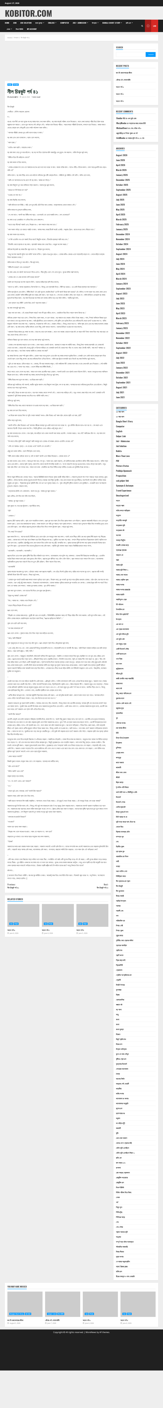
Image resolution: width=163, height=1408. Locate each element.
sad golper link (122, 480)
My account (32, 29)
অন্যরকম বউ (120, 530)
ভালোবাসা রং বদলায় (122, 1098)
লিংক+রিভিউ (19, 29)
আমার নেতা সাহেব (121, 574)
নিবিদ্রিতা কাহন (121, 876)
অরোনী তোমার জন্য (122, 544)
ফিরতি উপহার (120, 984)
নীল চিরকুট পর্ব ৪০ (102, 886)
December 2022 (123, 333)
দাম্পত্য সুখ (120, 836)
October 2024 (122, 244)
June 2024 (120, 263)
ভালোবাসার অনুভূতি (122, 1103)
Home (7, 22)
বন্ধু (117, 1014)
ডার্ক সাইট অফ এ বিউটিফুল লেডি (126, 792)
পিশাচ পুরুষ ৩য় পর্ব (131, 133)
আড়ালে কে (119, 554)
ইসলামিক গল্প (120, 609)
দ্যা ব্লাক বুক (120, 851)
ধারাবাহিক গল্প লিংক (122, 856)
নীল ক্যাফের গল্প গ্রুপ (123, 880)
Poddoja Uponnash (124, 470)
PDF (117, 460)
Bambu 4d (120, 118)
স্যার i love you (121, 1266)
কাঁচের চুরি (119, 673)
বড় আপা (118, 1009)
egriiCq (119, 133)
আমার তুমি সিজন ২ (122, 569)
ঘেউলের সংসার (120, 722)
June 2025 (120, 204)
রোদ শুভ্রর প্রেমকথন (123, 1172)
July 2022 (120, 357)
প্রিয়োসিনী (119, 964)
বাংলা (117, 1019)
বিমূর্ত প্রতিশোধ (121, 1039)
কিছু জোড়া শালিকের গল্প (123, 693)
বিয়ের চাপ (119, 1044)
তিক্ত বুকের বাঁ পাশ (122, 811)
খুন (117, 717)
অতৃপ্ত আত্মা (120, 505)
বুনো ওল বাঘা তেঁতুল (122, 1053)
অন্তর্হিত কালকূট (121, 520)
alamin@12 (13, 97)
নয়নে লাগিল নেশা (121, 871)
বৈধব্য (118, 1073)
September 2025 (123, 189)
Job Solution (25, 22)
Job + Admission (79, 22)
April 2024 (120, 273)
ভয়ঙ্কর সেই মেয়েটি (122, 1083)
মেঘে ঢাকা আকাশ (121, 1137)
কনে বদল (119, 663)
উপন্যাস (94, 22)
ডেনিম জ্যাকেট (120, 806)
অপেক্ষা (118, 535)
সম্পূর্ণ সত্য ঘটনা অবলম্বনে (125, 1241)
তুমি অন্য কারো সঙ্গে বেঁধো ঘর (125, 821)
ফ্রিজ (118, 994)
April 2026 (120, 165)
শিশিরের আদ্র (120, 1216)
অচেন (11, 924)
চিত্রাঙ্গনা (119, 742)
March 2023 (121, 318)
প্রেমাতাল (119, 969)
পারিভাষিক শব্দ (120, 920)
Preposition (121, 475)
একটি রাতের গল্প (121, 653)
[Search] (142, 25)
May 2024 (120, 268)
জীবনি (118, 777)
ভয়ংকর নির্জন (120, 1078)
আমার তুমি (119, 564)
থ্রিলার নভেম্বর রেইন (123, 831)
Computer (64, 22)
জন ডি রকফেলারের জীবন (124, 72)
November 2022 (123, 338)
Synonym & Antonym (124, 485)
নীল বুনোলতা (120, 890)
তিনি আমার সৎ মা (121, 816)
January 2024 (122, 283)
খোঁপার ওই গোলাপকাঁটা (123, 79)
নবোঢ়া (118, 866)
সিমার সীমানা (120, 1251)
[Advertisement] (58, 62)
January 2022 (122, 367)
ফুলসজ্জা (118, 989)
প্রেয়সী (118, 979)
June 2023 (120, 303)
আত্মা (117, 559)
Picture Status (122, 465)
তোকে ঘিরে (119, 826)
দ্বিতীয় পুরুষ (120, 846)
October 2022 (122, 342)
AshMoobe (120, 137)
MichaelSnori (122, 128)
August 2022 (121, 352)
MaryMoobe (121, 123)
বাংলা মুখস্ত (38, 22)
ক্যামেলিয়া (119, 712)
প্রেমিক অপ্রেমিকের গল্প (124, 974)
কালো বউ (119, 688)
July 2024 (120, 258)
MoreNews (91, 1332)
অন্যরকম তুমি (120, 525)
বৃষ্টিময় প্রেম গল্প (121, 1058)
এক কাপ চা (119, 624)
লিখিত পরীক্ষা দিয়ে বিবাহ (123, 1192)
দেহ (117, 841)
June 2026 (120, 160)
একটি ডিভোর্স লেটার (122, 648)
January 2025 (122, 229)
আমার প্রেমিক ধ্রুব (122, 579)
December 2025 (123, 179)
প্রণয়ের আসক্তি (121, 945)
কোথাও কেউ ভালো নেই (123, 703)
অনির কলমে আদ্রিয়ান (123, 510)
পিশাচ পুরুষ (119, 930)
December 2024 (123, 234)
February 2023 (122, 323)
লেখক (8, 29)
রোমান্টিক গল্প (120, 1182)
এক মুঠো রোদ (132, 118)
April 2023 (120, 313)
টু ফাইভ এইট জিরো (122, 787)
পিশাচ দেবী (119, 925)
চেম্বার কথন (120, 752)
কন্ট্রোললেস (119, 668)
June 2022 (120, 362)
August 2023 (121, 293)
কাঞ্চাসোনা (119, 683)
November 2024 (123, 239)
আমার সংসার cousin (123, 589)
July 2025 (120, 199)
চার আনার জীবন (121, 727)
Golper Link (121, 436)
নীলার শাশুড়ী (120, 895)
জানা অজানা (120, 762)
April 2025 (120, 214)
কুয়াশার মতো (120, 698)
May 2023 (120, 308)
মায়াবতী (118, 1128)
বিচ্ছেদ (118, 1034)
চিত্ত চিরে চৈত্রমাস (122, 737)
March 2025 (121, 219)
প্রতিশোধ (119, 950)
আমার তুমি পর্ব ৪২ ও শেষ (136, 137)
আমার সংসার (120, 584)
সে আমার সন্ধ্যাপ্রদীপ (123, 1261)
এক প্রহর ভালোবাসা (122, 628)
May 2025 (120, 209)
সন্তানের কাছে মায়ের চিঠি (137, 123)
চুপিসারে (118, 747)
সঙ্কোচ (118, 1236)
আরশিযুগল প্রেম (121, 599)
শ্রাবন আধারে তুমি (122, 1231)
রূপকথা (118, 1167)
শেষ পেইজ (119, 1226)
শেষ (117, 1221)
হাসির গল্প (119, 1271)
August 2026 (121, 155)
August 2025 (121, 194)
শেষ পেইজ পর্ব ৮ (135, 128)
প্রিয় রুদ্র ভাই (120, 960)
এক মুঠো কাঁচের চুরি (122, 633)
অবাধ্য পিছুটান (120, 540)
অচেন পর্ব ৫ (58, 915)
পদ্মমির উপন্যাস (121, 900)
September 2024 (123, 249)
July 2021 (120, 392)
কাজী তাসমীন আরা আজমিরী (125, 678)
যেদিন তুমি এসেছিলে (122, 1147)
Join (14, 22)
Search (119, 47)
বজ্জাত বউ (119, 1004)
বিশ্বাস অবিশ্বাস (121, 1048)
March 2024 (121, 278)
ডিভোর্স (118, 796)
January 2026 (122, 174)
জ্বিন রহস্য (119, 782)
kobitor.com (28, 13)
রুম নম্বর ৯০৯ (120, 1162)
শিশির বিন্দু (119, 1212)
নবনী (117, 861)
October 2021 (122, 377)
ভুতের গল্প (119, 1108)
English (51, 22)
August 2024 (121, 254)
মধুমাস (118, 1118)
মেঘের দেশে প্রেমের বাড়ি (124, 1142)
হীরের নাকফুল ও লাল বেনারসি (125, 1276)
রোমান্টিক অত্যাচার (122, 1177)
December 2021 (123, 372)
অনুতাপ (118, 515)
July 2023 (120, 298)
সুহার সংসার (119, 1256)
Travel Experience (123, 490)
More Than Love (123, 456)
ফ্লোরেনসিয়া (120, 999)
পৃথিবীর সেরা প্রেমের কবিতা (124, 940)
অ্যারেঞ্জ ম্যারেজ (121, 549)
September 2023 (123, 288)
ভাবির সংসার (120, 1093)
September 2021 (123, 382)
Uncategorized (122, 495)
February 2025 (122, 224)
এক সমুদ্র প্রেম (121, 643)
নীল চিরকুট (16, 85)
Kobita (119, 451)
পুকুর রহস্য (119, 935)
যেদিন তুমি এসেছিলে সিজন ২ (125, 1152)
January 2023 (122, 328)
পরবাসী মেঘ (119, 910)
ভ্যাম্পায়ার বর (120, 1113)
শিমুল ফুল (119, 1207)
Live (154, 26)
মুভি (117, 1132)
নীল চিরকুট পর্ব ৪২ (13, 886)
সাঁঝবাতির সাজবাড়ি (122, 1246)
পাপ (117, 915)
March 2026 (121, 170)
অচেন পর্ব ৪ (92, 915)
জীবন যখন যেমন (121, 772)
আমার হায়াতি (120, 594)
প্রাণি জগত (119, 955)
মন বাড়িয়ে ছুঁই (120, 1123)
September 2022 (123, 347)
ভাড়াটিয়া (118, 1088)
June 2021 (120, 397)
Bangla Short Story (111, 22)
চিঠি (117, 732)
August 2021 (121, 387)
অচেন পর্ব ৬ (23, 915)
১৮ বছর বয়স (120, 416)
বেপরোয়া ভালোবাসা (122, 1068)
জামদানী (119, 767)
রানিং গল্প (128, 22)
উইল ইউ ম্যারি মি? (122, 614)
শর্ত (117, 1202)
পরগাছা (118, 905)
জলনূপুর (118, 757)
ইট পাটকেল (119, 604)
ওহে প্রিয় (119, 658)
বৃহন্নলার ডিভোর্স (121, 1063)
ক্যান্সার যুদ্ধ (120, 708)
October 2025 (122, 184)
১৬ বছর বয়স (120, 411)
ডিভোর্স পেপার (120, 801)
